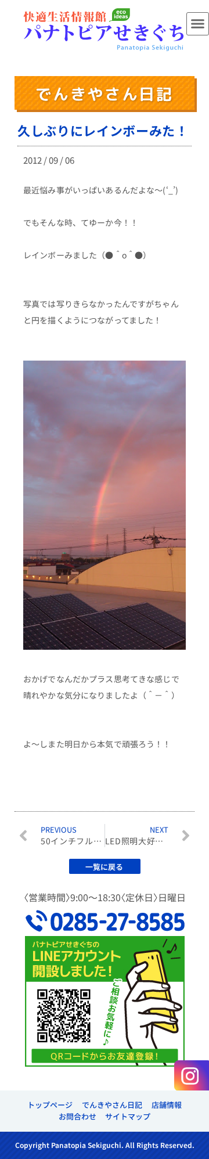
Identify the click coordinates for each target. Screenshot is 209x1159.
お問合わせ (77, 1116)
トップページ (50, 1104)
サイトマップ (127, 1116)
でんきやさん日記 (112, 1104)
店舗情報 (167, 1104)
